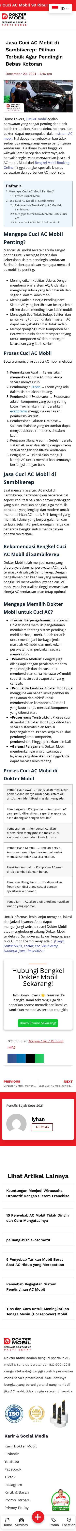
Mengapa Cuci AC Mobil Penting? (31, 191)
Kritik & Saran (16, 1492)
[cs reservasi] (61, 1500)
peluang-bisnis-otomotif (28, 1240)
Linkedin (11, 1454)
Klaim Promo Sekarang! (38, 1023)
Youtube (11, 1461)
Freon (35, 387)
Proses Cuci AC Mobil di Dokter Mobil (37, 222)
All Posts (42, 1127)
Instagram (13, 1484)
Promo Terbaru (17, 1500)
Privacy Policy (16, 1508)
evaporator (18, 411)
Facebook (12, 1469)
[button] (12, 1058)
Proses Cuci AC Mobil (27, 196)
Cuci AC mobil (36, 119)
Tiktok (10, 1477)
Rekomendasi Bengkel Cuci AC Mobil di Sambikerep (38, 207)
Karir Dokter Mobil (20, 1446)
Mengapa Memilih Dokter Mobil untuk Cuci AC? (41, 216)
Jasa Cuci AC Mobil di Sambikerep (32, 201)
